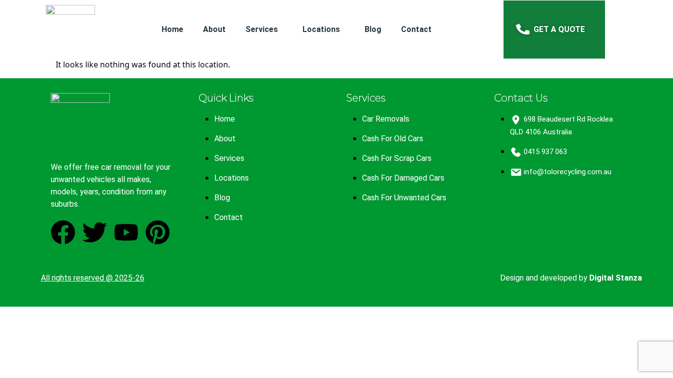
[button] (264, 29)
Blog (373, 29)
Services (261, 29)
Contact (416, 29)
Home (172, 29)
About (214, 29)
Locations (321, 29)
